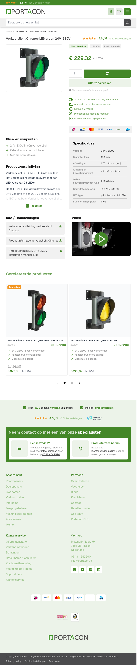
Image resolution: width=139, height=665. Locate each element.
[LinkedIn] (98, 569)
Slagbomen (13, 492)
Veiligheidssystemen (19, 514)
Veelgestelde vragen (19, 569)
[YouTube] (82, 569)
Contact (76, 503)
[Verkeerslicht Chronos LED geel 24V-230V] (100, 310)
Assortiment (14, 475)
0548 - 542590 (51, 454)
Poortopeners (14, 481)
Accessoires (13, 519)
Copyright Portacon (16, 656)
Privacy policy (14, 661)
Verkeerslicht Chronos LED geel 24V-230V (94, 340)
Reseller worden (81, 508)
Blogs (74, 492)
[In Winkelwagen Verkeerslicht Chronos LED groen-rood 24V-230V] (62, 370)
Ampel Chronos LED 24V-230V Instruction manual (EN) (28, 253)
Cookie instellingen (35, 661)
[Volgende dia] (79, 383)
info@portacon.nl (50, 451)
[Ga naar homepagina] (25, 11)
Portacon (77, 475)
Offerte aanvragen (17, 541)
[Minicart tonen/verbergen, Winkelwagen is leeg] (119, 11)
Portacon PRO (79, 519)
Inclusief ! (99, 407)
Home (9, 31)
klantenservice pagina (103, 451)
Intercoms (12, 503)
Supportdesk (14, 574)
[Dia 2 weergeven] (72, 383)
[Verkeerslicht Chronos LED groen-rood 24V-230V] (36, 310)
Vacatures (77, 486)
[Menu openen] (127, 11)
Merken (10, 524)
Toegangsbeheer (16, 508)
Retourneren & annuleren (21, 558)
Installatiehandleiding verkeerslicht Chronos (30, 228)
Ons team (77, 514)
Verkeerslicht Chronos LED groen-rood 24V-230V (35, 340)
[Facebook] (90, 569)
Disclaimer (55, 661)
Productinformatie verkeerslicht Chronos (33, 240)
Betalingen (12, 552)
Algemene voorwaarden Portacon (48, 656)
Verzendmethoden (17, 547)
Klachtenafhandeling (19, 563)
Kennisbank (78, 497)
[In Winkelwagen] (107, 74)
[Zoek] (127, 22)
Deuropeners (14, 486)
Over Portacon (80, 481)
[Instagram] (74, 569)
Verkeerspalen (15, 497)
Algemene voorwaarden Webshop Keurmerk (94, 656)
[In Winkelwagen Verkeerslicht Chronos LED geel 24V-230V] (125, 370)
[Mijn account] (111, 11)
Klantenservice (16, 535)
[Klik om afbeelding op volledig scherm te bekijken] (34, 68)
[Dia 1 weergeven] (64, 383)
